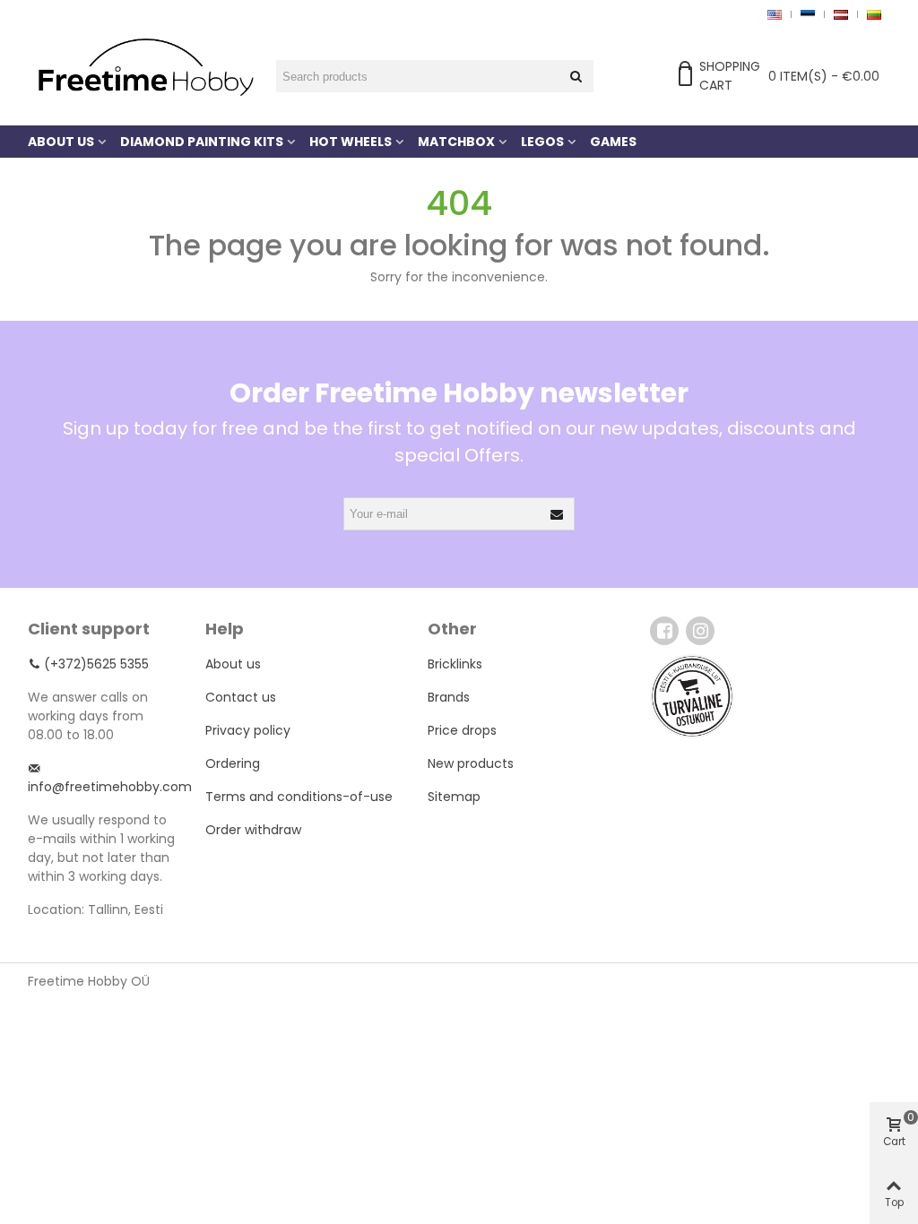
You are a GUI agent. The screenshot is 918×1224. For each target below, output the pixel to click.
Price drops (462, 730)
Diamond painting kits (201, 142)
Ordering (232, 763)
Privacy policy (247, 730)
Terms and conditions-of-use (299, 797)
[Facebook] (664, 630)
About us (61, 142)
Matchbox (456, 142)
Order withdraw (253, 830)
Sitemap (454, 797)
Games (613, 142)
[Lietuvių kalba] (873, 13)
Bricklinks (455, 664)
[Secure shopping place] (692, 696)
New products (471, 763)
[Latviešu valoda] (840, 13)
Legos (542, 142)
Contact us (240, 697)
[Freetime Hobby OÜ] (144, 65)
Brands (449, 697)
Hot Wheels (350, 142)
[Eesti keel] (807, 13)
